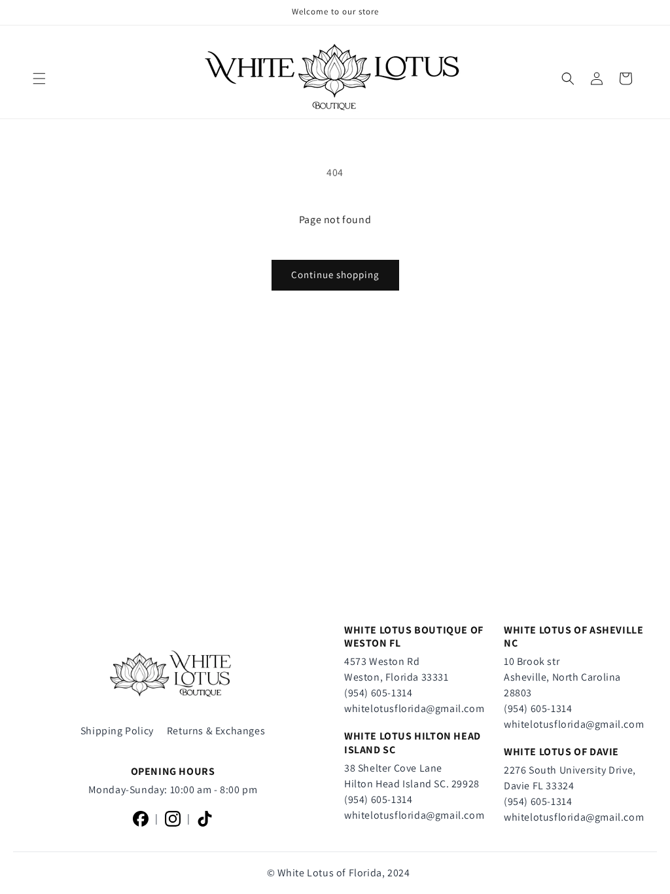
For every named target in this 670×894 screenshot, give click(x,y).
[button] (39, 78)
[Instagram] (173, 819)
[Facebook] (141, 819)
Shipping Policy (117, 731)
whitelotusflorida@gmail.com (414, 708)
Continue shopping (335, 274)
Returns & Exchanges (216, 731)
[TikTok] (205, 819)
